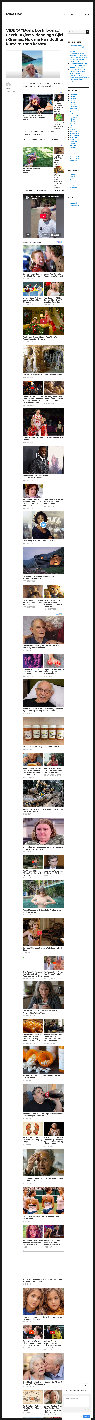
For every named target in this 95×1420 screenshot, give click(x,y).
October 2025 (74, 114)
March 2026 (73, 104)
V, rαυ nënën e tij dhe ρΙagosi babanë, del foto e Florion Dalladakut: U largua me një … (78, 65)
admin (8, 88)
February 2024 (74, 153)
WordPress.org (74, 207)
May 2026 (73, 100)
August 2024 (73, 141)
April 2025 (73, 125)
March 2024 (73, 151)
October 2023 (73, 161)
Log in (71, 201)
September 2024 (74, 139)
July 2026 (72, 96)
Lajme (8, 93)
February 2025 (74, 129)
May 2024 (72, 147)
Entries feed (73, 203)
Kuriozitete (73, 180)
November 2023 (74, 159)
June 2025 (73, 122)
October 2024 (74, 137)
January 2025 (73, 131)
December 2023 (74, 157)
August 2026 (73, 94)
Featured (72, 176)
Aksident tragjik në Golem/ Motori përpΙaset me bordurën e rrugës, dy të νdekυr (79, 71)
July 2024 (72, 143)
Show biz (72, 186)
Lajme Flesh (14, 14)
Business (72, 174)
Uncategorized (74, 188)
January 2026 (74, 108)
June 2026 (73, 98)
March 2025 (73, 127)
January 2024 (73, 155)
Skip (80, 1416)
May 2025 (72, 123)
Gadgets (72, 178)
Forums (73, 14)
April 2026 (73, 102)
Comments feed (74, 205)
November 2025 (74, 112)
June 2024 (73, 145)
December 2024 (74, 133)
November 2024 (74, 135)
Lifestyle (72, 184)
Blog (66, 14)
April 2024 (73, 149)
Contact (84, 14)
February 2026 (74, 106)
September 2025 (74, 116)
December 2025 (74, 110)
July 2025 (72, 120)
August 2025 (73, 118)
